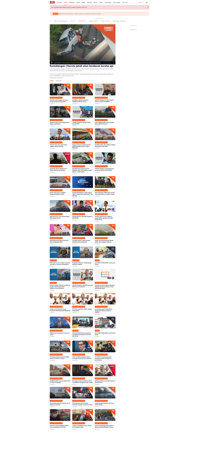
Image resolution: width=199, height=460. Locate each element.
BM (140, 2)
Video (65, 2)
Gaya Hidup (116, 2)
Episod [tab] (52, 80)
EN (142, 2)
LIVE (60, 2)
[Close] (148, 7)
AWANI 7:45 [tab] (81, 21)
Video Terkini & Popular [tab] (60, 21)
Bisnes (95, 2)
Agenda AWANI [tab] (93, 21)
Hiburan (89, 2)
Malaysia (72, 2)
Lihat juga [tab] (59, 80)
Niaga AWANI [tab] (105, 21)
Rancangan (108, 2)
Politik (83, 2)
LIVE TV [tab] (72, 21)
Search (146, 2)
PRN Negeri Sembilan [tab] (119, 21)
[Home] (52, 2)
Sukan (101, 2)
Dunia (78, 2)
